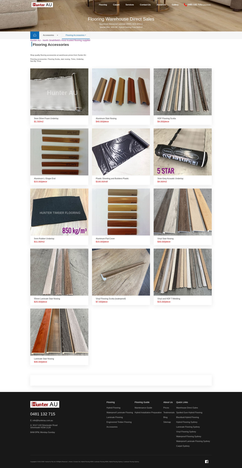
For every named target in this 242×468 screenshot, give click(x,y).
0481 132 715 (42, 414)
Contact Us (145, 5)
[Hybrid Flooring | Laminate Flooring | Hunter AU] (42, 4)
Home (70, 461)
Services (130, 5)
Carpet (116, 5)
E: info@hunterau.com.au (41, 420)
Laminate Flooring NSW (101, 461)
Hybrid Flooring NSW (87, 461)
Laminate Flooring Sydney (131, 461)
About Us (161, 5)
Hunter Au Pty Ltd (50, 461)
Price (39, 61)
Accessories (48, 35)
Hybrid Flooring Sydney (116, 461)
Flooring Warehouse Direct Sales (121, 19)
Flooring (103, 5)
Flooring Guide (142, 402)
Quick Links (182, 402)
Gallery (175, 5)
